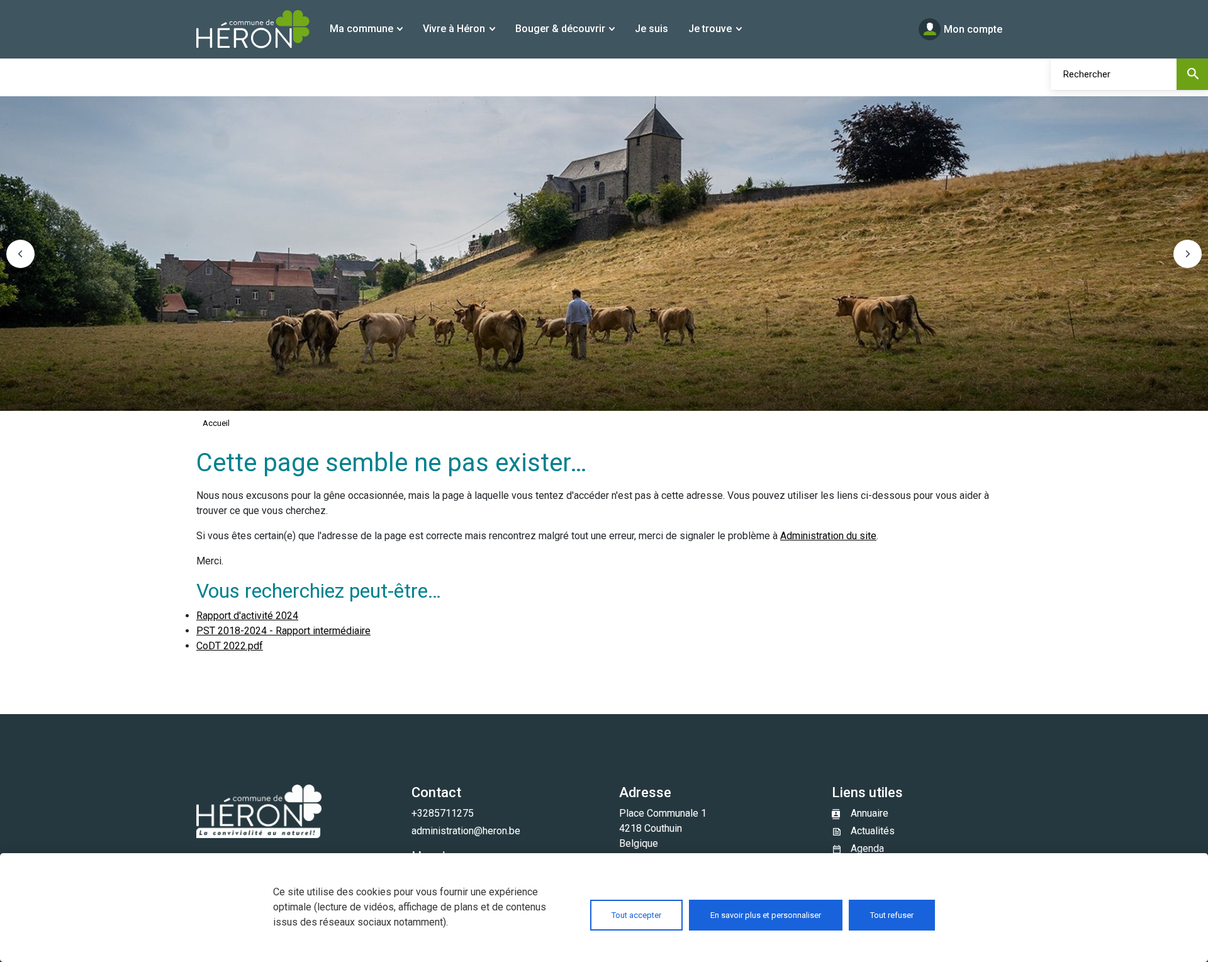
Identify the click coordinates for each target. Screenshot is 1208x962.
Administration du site (828, 536)
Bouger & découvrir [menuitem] (560, 29)
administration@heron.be (465, 831)
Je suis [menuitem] (651, 29)
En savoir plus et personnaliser (765, 915)
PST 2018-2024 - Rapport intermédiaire (283, 631)
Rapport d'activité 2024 (247, 616)
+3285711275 (442, 813)
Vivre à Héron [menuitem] (454, 29)
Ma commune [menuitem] (361, 29)
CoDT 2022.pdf (229, 646)
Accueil (216, 423)
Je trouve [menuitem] (710, 29)
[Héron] (253, 29)
